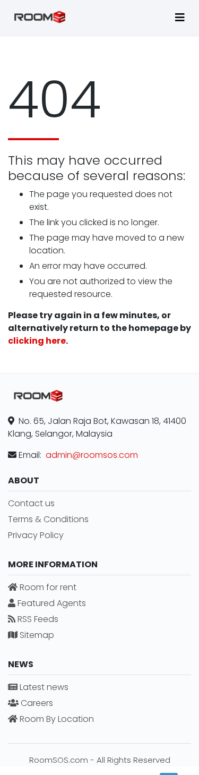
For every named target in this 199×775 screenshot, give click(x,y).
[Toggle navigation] (180, 17)
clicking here (37, 341)
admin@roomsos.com (92, 455)
